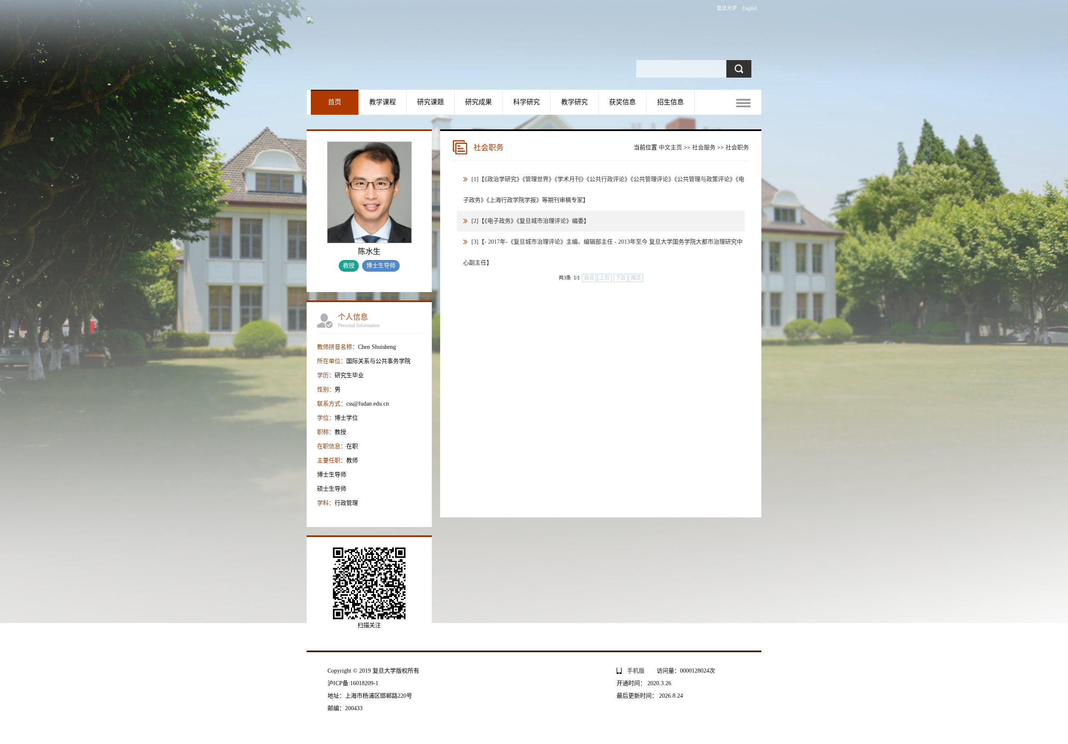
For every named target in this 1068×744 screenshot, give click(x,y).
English (749, 8)
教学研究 (574, 102)
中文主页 (670, 147)
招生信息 (670, 102)
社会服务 (703, 147)
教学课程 (382, 102)
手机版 (636, 671)
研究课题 (430, 102)
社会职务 (737, 147)
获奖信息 (622, 102)
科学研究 (526, 102)
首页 (334, 102)
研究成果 (478, 102)
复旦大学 (727, 8)
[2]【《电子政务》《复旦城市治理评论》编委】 (530, 221)
